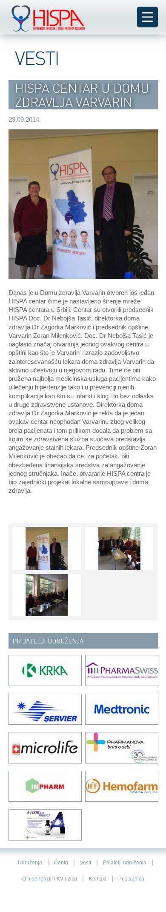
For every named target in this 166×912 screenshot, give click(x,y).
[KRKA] (45, 670)
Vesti (85, 863)
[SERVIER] (45, 709)
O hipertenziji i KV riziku (49, 879)
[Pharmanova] (121, 747)
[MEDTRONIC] (121, 709)
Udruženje (30, 863)
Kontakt (97, 879)
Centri (61, 863)
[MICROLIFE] (45, 747)
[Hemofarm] (121, 786)
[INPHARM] (45, 786)
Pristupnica (131, 879)
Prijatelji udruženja (124, 863)
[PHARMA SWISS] (121, 670)
